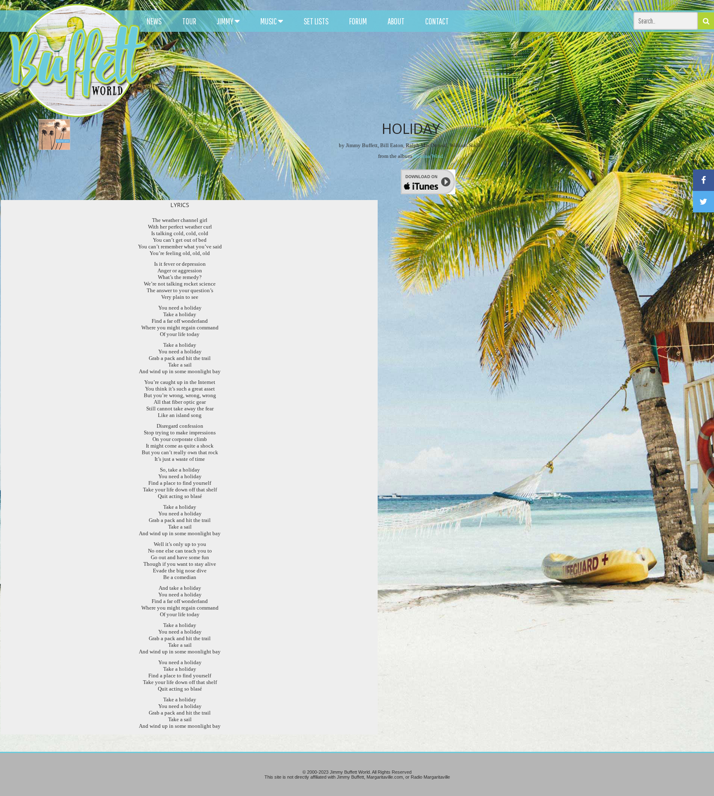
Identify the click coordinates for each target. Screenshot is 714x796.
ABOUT (396, 21)
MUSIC (269, 21)
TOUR (189, 21)
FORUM (358, 21)
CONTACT (437, 21)
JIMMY (226, 21)
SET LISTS (316, 21)
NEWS (154, 21)
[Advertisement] (443, 74)
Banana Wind (428, 156)
